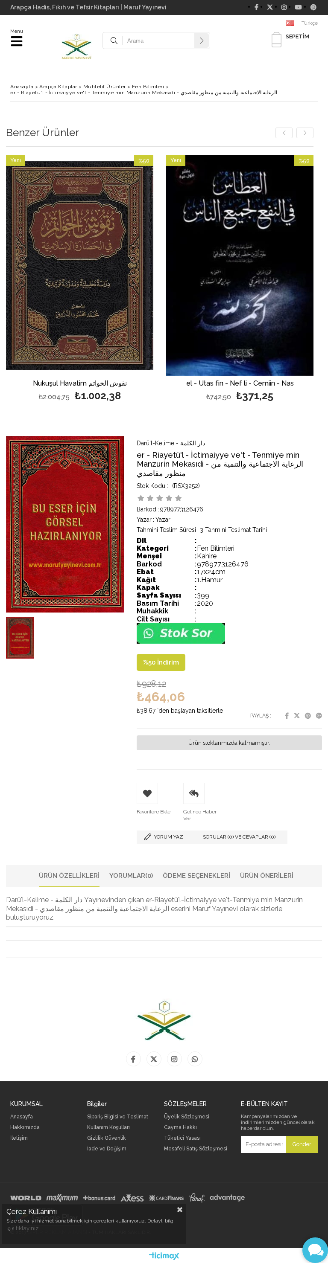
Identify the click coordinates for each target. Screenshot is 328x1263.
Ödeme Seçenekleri (196, 876)
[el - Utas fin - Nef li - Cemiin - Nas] (239, 265)
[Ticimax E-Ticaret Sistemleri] (164, 1256)
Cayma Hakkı (180, 1127)
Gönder (302, 1144)
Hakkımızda (25, 1127)
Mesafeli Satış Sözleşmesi (195, 1149)
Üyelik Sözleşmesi (186, 1117)
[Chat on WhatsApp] (181, 642)
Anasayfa (21, 1117)
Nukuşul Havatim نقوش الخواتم (80, 383)
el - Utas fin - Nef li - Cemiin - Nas (240, 383)
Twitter (297, 716)
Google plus (319, 716)
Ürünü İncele (116, 279)
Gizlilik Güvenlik (106, 1138)
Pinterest (308, 716)
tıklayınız (27, 1228)
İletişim (19, 1138)
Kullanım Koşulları (108, 1127)
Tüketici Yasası (182, 1138)
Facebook (287, 716)
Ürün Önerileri (266, 876)
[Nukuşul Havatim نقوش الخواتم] (79, 265)
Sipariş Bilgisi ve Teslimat (117, 1117)
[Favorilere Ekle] (79, 279)
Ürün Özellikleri (69, 876)
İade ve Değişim (106, 1149)
